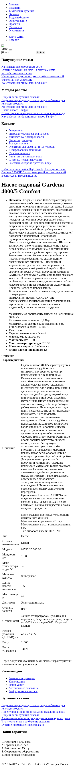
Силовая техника (19, 153)
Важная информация (22, 678)
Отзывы (14, 14)
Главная (14, 4)
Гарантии (15, 7)
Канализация (17, 681)
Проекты (14, 23)
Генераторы (16, 130)
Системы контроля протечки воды (30, 162)
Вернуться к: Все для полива (19, 175)
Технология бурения (21, 10)
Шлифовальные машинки (25, 149)
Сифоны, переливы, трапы (25, 159)
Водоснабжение (19, 17)
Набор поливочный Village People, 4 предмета (29, 169)
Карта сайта (16, 36)
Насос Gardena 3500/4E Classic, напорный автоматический (33, 171)
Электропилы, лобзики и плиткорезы (32, 146)
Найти (40, 52)
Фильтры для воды (20, 140)
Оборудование (18, 20)
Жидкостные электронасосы (26, 136)
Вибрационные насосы (23, 691)
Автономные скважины (23, 688)
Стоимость (15, 27)
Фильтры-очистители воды (25, 156)
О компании (16, 30)
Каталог (14, 39)
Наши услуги (17, 684)
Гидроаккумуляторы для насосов (29, 133)
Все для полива (18, 143)
